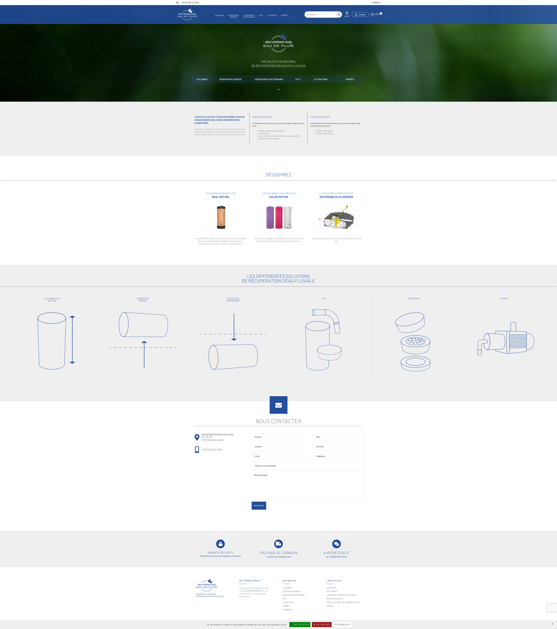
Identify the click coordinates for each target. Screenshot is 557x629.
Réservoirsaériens (233, 16)
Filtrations (414, 298)
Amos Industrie (254, 591)
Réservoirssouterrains (249, 16)
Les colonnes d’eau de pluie (278, 193)
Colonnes (219, 15)
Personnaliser (342, 624)
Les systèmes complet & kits (336, 193)
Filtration (272, 15)
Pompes (284, 15)
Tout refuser (322, 624)
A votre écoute (336, 553)
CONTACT (376, 2)
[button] (360, 14)
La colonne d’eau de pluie (220, 193)
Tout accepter (301, 624)
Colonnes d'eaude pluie (52, 299)
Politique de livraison (278, 553)
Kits (261, 15)
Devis (347, 16)
